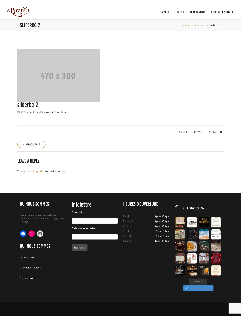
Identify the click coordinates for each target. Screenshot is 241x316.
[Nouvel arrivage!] (216, 246)
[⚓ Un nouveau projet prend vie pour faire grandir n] (192, 222)
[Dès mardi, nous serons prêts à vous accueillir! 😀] (180, 270)
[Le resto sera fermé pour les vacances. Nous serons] (180, 258)
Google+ (218, 131)
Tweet (199, 131)
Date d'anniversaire (83, 228)
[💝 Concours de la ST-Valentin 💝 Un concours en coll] (192, 258)
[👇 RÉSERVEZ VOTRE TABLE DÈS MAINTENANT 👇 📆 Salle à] (192, 270)
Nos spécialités (28, 278)
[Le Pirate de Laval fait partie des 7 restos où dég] (180, 234)
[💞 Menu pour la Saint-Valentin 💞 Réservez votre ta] (216, 258)
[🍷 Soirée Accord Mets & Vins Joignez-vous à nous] (216, 234)
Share (184, 131)
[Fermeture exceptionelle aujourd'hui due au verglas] (216, 222)
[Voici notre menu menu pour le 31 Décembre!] (180, 246)
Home (185, 25)
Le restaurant (27, 257)
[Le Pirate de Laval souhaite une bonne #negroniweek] (204, 270)
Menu (180, 12)
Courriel (77, 212)
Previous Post (32, 144)
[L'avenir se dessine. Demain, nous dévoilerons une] (204, 222)
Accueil (167, 12)
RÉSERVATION (197, 12)
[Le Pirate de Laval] (17, 12)
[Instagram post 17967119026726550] (204, 258)
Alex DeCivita (52, 112)
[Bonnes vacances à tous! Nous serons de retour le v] (204, 246)
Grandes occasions (30, 267)
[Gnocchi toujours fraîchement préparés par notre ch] (192, 246)
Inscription (79, 247)
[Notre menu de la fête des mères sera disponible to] (216, 270)
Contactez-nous (222, 12)
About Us (198, 25)
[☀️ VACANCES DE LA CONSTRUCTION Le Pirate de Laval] (180, 222)
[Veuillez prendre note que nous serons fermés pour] (204, 234)
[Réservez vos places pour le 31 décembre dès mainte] (192, 234)
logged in (38, 171)
